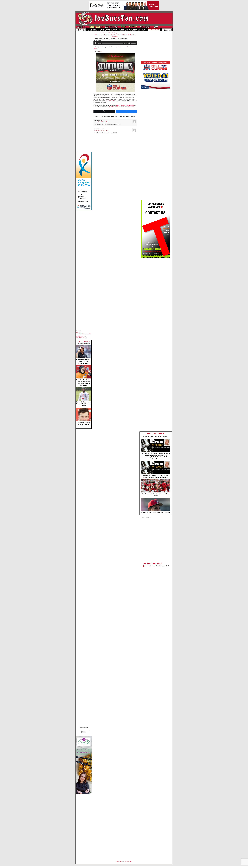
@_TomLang (130, 106)
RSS (100, 51)
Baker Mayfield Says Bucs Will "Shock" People (83, 424)
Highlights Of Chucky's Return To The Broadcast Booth (83, 361)
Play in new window (123, 47)
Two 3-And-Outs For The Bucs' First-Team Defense (156, 494)
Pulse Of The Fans (80, 337)
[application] (115, 43)
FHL (77, 332)
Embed (95, 48)
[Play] (96, 43)
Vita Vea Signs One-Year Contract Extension (155, 512)
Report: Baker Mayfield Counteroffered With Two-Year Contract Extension (83, 382)
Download (133, 47)
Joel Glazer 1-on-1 (80, 336)
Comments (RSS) (128, 861)
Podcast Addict (130, 105)
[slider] (133, 43)
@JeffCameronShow (114, 106)
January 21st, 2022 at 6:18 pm (101, 130)
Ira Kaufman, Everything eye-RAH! (83, 333)
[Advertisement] (84, 62)
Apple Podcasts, (120, 105)
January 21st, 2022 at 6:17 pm (101, 121)
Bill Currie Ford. (110, 100)
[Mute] (129, 43)
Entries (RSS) (119, 861)
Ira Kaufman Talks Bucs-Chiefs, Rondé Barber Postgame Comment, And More (155, 476)
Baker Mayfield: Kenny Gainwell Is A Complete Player (83, 403)
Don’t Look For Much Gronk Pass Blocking (105, 33)
